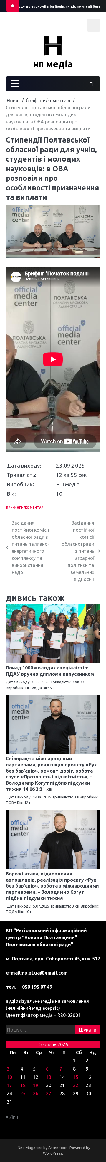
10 (9, 1077)
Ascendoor (57, 1148)
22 (75, 1085)
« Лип (12, 1116)
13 (48, 1077)
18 (23, 1085)
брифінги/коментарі (25, 507)
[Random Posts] (91, 83)
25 (23, 1093)
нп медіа (53, 64)
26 (35, 1093)
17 (9, 1085)
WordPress (52, 1153)
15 (75, 1077)
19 (35, 1085)
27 (48, 1093)
